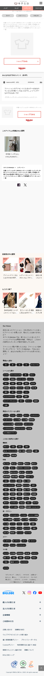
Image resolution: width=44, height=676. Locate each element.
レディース (27, 8)
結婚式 (36, 401)
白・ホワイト (7, 541)
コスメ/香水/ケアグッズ (9, 432)
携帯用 (19, 485)
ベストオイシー (24, 577)
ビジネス (5, 374)
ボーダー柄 (17, 519)
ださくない (29, 472)
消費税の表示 (19, 629)
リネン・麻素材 (7, 519)
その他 (29, 428)
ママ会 (13, 388)
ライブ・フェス (21, 379)
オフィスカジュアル (15, 374)
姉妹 (20, 557)
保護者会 (5, 388)
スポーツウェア (28, 424)
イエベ (19, 498)
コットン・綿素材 (33, 515)
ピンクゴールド (21, 545)
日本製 (13, 494)
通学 (6, 392)
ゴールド (12, 545)
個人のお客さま (9, 602)
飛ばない (27, 463)
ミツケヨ (24, 579)
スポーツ (19, 392)
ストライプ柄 (33, 519)
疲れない (34, 463)
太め (6, 481)
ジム (26, 392)
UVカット (6, 446)
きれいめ (5, 532)
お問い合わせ (7, 629)
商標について (29, 650)
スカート (26, 415)
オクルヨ (26, 575)
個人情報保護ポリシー (11, 640)
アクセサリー (18, 424)
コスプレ (5, 568)
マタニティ (20, 388)
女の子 (27, 557)
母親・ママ (6, 557)
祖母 (14, 557)
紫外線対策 (6, 476)
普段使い (12, 532)
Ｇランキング (10, 575)
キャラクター (24, 562)
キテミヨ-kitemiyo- (8, 167)
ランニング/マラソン (9, 396)
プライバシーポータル (29, 640)
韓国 (19, 494)
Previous (4, 266)
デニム (6, 515)
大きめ (22, 476)
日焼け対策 (14, 476)
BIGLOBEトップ (8, 655)
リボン (26, 524)
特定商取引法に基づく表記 (26, 645)
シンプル (19, 528)
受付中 (8, 15)
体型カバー (27, 494)
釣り (21, 401)
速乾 (26, 446)
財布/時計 (31, 419)
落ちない (34, 468)
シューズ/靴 (17, 419)
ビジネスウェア (34, 415)
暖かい (6, 468)
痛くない (21, 472)
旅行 (6, 383)
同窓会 (13, 379)
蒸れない (20, 463)
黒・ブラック (16, 541)
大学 (19, 383)
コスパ (6, 507)
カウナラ (17, 579)
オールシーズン (34, 364)
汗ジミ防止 (6, 455)
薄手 (6, 489)
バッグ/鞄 (24, 419)
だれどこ (18, 575)
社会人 (34, 557)
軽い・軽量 (27, 481)
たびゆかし (33, 579)
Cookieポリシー (8, 645)
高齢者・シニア (14, 562)
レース (13, 524)
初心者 (27, 553)
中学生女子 (20, 553)
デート (6, 379)
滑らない (13, 463)
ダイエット (28, 401)
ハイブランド (14, 502)
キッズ (16, 8)
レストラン (30, 379)
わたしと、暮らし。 (11, 577)
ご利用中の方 (8, 621)
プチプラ (35, 502)
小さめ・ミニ (29, 476)
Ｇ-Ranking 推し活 (28, 582)
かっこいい (20, 532)
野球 (26, 396)
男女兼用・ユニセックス (33, 507)
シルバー (5, 545)
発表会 (27, 388)
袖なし (34, 489)
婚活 (26, 383)
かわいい (12, 528)
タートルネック (14, 515)
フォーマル (28, 532)
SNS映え (21, 507)
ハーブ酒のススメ (15, 582)
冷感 (13, 446)
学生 (6, 562)
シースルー (24, 515)
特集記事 (36, 15)
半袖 (13, 489)
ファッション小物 (8, 424)
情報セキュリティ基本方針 (12, 650)
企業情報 (6, 614)
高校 (13, 383)
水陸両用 (29, 451)
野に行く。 (9, 579)
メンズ (5, 8)
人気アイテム (22, 15)
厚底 (13, 498)
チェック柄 (25, 519)
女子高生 (12, 553)
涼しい (13, 468)
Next (40, 266)
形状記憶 (13, 455)
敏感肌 (34, 494)
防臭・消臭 (22, 451)
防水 (20, 446)
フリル (19, 524)
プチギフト (35, 553)
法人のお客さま (9, 608)
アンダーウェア (7, 419)
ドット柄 (5, 524)
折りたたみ (26, 485)
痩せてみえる (14, 472)
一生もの (21, 502)
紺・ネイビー (32, 541)
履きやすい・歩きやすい (24, 468)
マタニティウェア (20, 428)
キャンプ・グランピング (10, 401)
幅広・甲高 (27, 489)
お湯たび (33, 575)
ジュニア (5, 553)
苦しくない (6, 463)
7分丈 (6, 494)
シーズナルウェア (8, 428)
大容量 (19, 481)
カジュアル (27, 528)
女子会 (33, 383)
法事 (6, 405)
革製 (33, 524)
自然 (34, 528)
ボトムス (19, 415)
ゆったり (12, 481)
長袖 (19, 489)
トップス (5, 415)
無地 (6, 528)
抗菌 (36, 451)
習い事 (34, 388)
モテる (33, 498)
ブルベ (26, 498)
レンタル (5, 498)
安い (28, 502)
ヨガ (19, 396)
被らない (5, 472)
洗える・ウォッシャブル (10, 451)
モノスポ (34, 577)
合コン (32, 374)
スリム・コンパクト (9, 485)
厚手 (33, 485)
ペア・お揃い (14, 507)
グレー (24, 541)
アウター (12, 415)
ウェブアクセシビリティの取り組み (15, 635)
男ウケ (6, 502)
